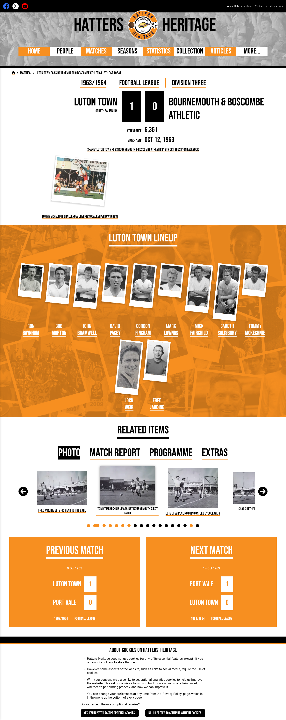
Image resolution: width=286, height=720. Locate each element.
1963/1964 (93, 83)
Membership (276, 6)
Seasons (127, 51)
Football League (139, 83)
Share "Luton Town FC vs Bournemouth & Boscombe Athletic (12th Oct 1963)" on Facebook (143, 149)
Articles (221, 51)
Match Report (115, 453)
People (65, 51)
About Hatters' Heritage (239, 6)
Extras (215, 453)
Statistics (159, 51)
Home (34, 51)
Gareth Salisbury (106, 111)
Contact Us (261, 6)
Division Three (189, 83)
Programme (171, 453)
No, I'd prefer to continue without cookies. (175, 713)
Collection (189, 51)
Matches (96, 51)
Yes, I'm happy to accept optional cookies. (110, 713)
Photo (69, 453)
